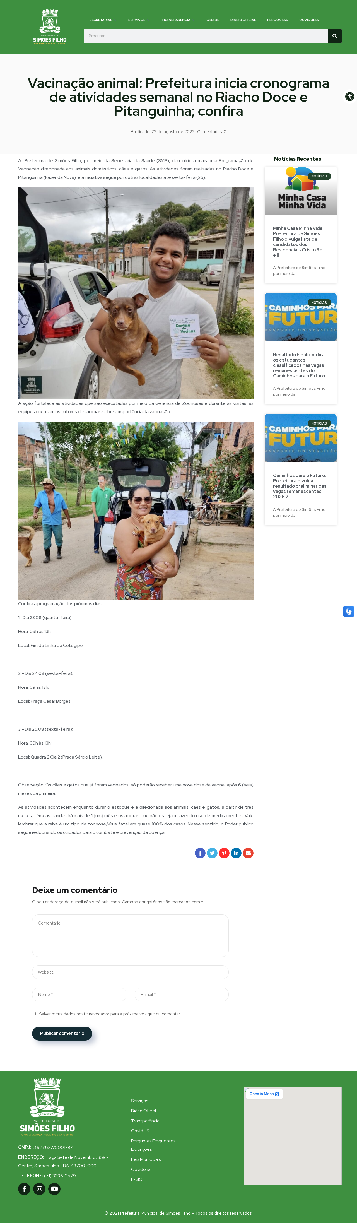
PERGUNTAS (277, 20)
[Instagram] (39, 1189)
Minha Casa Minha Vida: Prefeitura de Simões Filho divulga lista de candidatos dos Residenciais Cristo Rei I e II (299, 241)
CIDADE (212, 20)
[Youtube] (54, 1189)
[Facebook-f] (24, 1189)
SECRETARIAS (101, 20)
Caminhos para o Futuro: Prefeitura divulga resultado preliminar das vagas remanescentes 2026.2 (300, 486)
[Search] (335, 36)
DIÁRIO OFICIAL (243, 20)
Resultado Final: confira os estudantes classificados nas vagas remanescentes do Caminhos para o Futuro (299, 365)
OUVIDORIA (309, 20)
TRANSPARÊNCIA (175, 20)
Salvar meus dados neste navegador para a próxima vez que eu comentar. (110, 1014)
